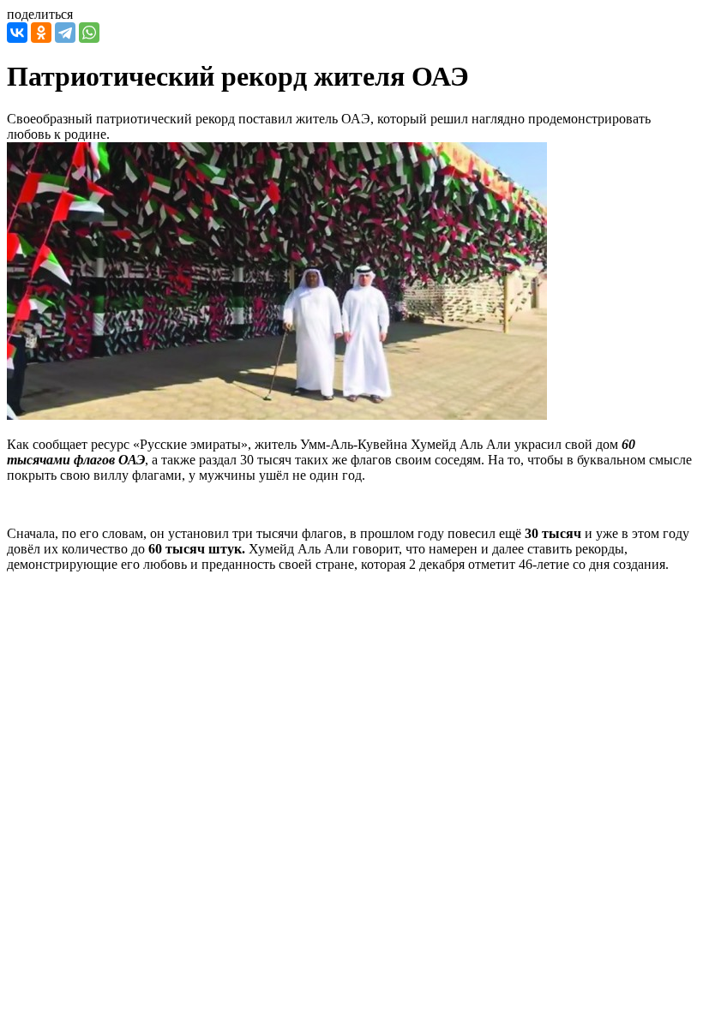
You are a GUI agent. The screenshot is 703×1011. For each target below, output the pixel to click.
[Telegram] (65, 32)
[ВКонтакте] (17, 32)
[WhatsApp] (89, 32)
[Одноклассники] (41, 32)
